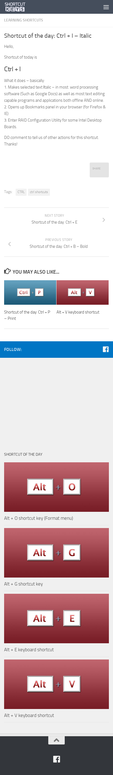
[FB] (105, 349)
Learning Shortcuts (23, 20)
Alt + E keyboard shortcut (29, 649)
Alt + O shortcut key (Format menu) (38, 518)
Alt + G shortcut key (23, 584)
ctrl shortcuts (39, 192)
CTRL (21, 192)
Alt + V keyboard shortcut (77, 312)
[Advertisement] (56, 401)
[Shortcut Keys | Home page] (19, 7)
